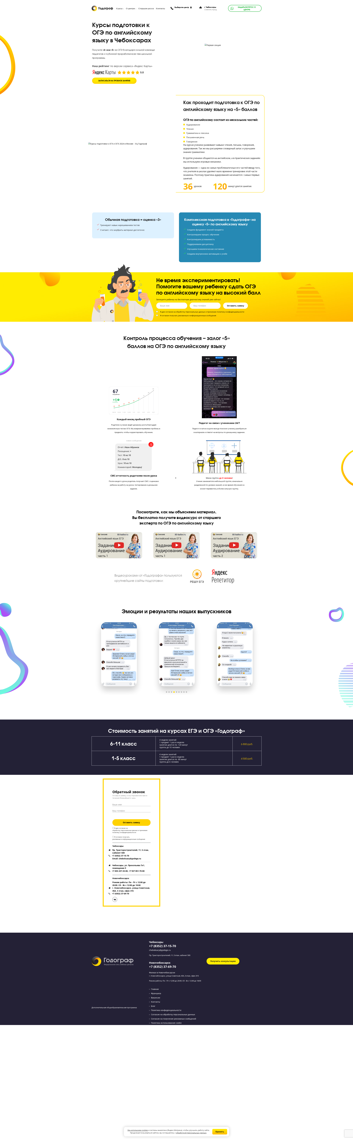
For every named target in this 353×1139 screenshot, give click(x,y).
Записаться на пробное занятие (114, 81)
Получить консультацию (223, 961)
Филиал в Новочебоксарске (162, 972)
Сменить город (210, 10)
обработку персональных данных (190, 312)
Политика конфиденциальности (166, 1010)
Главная (155, 989)
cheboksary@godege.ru (160, 950)
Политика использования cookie (166, 1023)
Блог (153, 1006)
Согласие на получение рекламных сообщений (173, 1018)
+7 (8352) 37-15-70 (162, 946)
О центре (130, 8)
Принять (219, 1131)
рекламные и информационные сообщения (197, 315)
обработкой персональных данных (191, 1133)
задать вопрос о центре (247, 8)
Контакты (160, 8)
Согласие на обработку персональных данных (173, 1014)
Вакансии (155, 997)
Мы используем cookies (138, 1130)
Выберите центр (182, 7)
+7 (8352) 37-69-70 (162, 967)
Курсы (119, 8)
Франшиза (156, 993)
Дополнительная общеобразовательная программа (114, 1007)
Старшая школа (146, 8)
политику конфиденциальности (230, 312)
